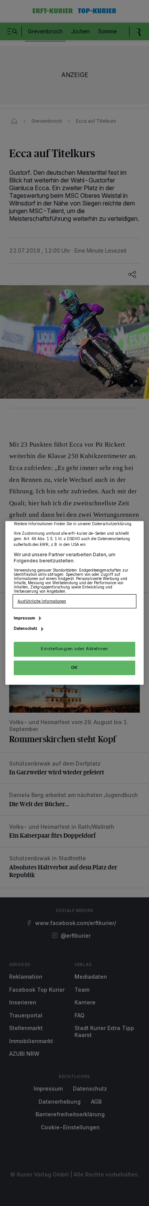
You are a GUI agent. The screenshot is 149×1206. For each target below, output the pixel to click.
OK (74, 667)
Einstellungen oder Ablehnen (74, 649)
